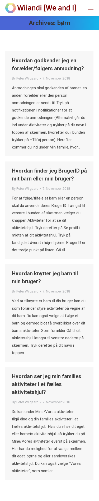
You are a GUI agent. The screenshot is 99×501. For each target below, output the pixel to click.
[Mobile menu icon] (90, 8)
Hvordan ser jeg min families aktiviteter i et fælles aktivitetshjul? (46, 384)
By (25, 78)
